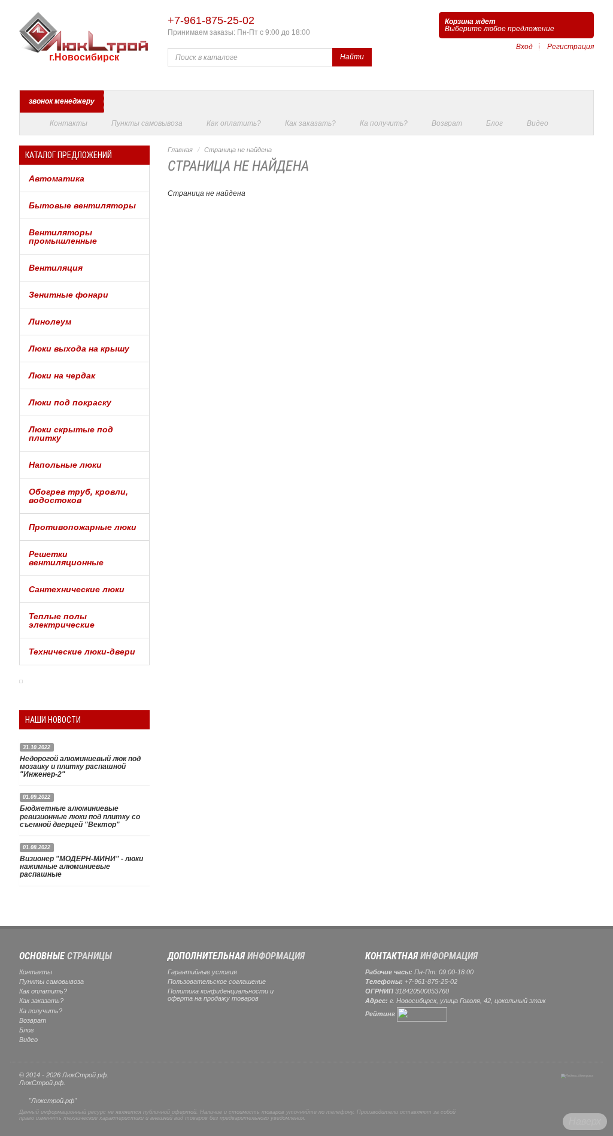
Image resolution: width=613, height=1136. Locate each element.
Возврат (447, 123)
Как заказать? (310, 123)
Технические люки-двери (82, 651)
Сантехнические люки (77, 589)
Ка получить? (384, 123)
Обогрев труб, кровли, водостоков (78, 496)
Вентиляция (56, 267)
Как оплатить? (234, 123)
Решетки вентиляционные (66, 558)
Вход (524, 46)
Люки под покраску (70, 402)
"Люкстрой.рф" (53, 1100)
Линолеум (50, 321)
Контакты (68, 123)
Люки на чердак (62, 375)
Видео (537, 123)
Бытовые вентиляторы (82, 205)
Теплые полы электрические (62, 620)
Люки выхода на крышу (79, 348)
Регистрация (570, 46)
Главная (180, 149)
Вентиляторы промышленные (63, 237)
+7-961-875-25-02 (211, 20)
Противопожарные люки (82, 527)
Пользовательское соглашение (217, 981)
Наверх (585, 1121)
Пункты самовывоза (147, 123)
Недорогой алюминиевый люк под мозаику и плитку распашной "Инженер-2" (80, 766)
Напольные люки (65, 464)
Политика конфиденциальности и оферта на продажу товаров (221, 994)
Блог (494, 123)
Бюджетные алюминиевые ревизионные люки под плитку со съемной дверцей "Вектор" (80, 816)
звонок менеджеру (62, 101)
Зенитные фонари (68, 294)
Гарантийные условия (202, 972)
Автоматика (56, 178)
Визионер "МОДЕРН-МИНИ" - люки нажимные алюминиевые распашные (81, 866)
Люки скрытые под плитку (71, 434)
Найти (352, 57)
